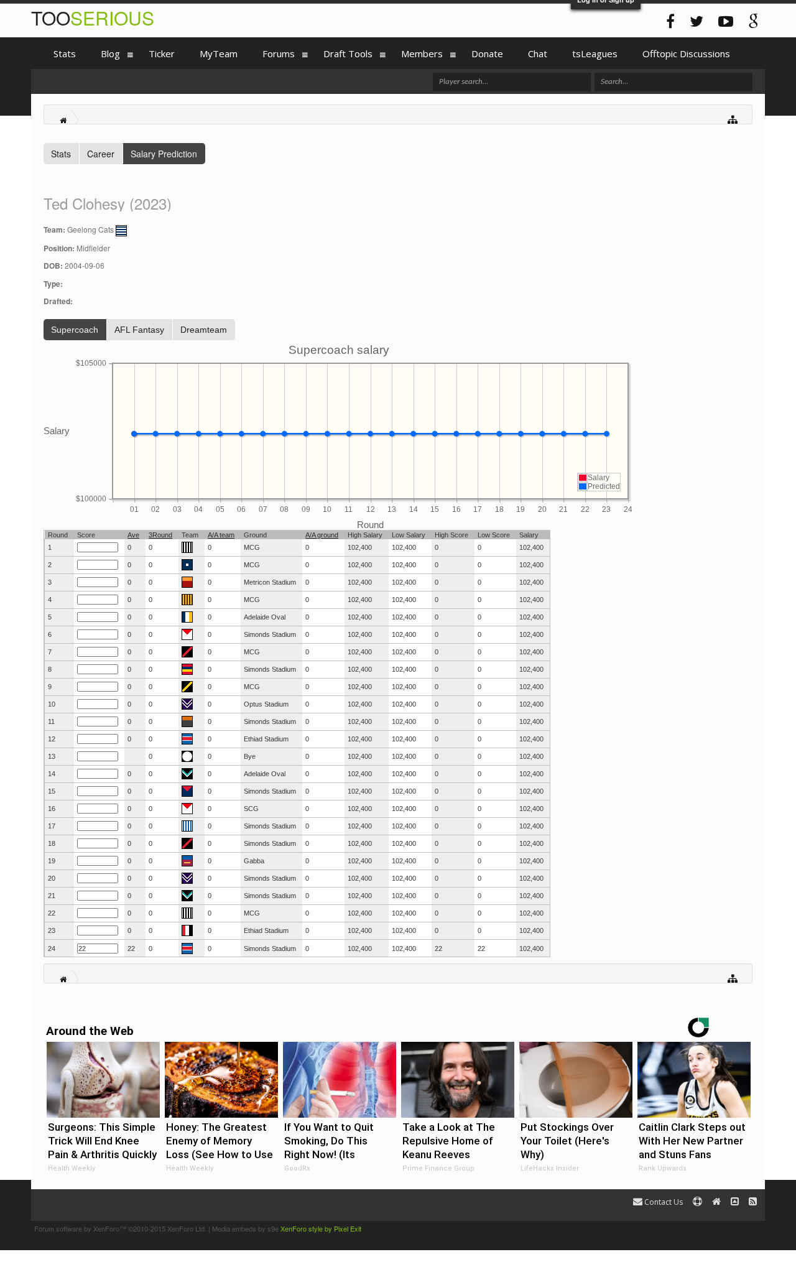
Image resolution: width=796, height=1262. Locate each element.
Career (100, 153)
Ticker (162, 53)
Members (422, 53)
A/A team (221, 535)
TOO (92, 17)
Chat (537, 53)
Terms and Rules (736, 1228)
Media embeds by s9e (245, 1228)
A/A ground (321, 535)
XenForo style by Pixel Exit (320, 1228)
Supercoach (74, 330)
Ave (133, 535)
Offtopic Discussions (686, 53)
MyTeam (219, 53)
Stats (61, 153)
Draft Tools (348, 53)
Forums (278, 53)
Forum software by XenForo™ (120, 1228)
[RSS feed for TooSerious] (753, 1202)
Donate (487, 53)
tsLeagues (595, 53)
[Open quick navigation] (733, 118)
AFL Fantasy (139, 330)
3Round (160, 535)
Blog (110, 53)
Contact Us (662, 1202)
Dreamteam (203, 330)
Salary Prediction (164, 153)
